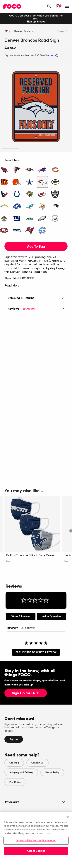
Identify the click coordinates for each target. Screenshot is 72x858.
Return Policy (52, 772)
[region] (36, 835)
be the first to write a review (36, 652)
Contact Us (37, 762)
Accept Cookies (36, 851)
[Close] (68, 817)
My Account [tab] (12, 802)
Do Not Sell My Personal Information (36, 840)
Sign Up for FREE (25, 693)
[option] (36, 18)
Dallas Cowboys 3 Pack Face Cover (30, 555)
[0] (58, 6)
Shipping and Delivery (21, 772)
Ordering (14, 762)
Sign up (14, 739)
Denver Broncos (23, 31)
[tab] (21, 616)
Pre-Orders (15, 782)
